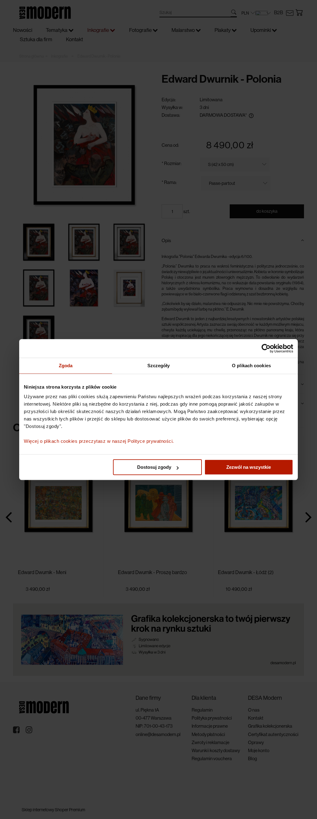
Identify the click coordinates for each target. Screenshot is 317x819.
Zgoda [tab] (66, 365)
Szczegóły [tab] (158, 365)
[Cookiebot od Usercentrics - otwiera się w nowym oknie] (266, 348)
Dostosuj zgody (154, 467)
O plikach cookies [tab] (251, 365)
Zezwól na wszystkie (248, 467)
